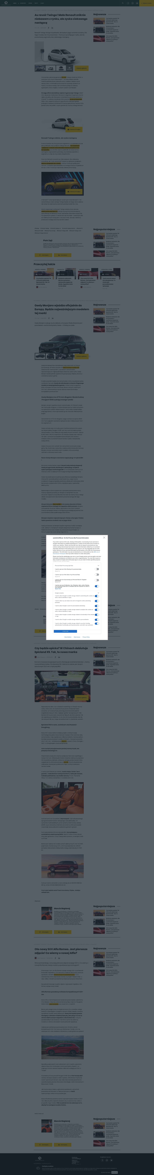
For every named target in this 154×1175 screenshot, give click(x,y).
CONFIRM (65, 631)
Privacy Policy (86, 637)
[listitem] (77, 565)
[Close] (104, 538)
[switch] (97, 569)
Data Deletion (67, 637)
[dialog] (77, 587)
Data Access (77, 637)
